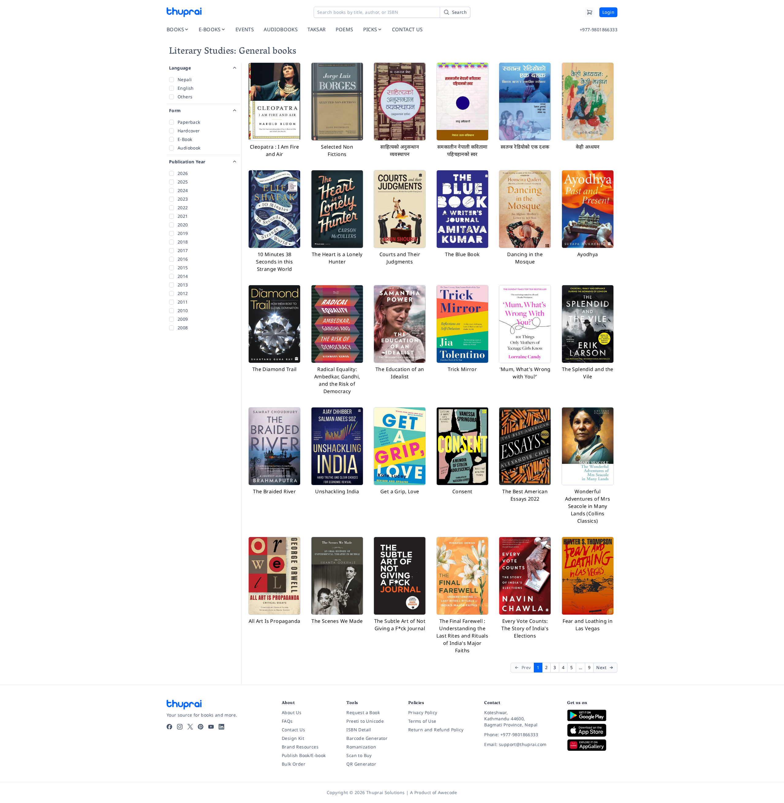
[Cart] (589, 12)
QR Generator (361, 764)
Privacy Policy (422, 712)
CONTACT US (407, 29)
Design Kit (293, 738)
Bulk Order (293, 764)
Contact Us (293, 730)
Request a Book (363, 712)
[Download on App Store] (592, 730)
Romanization (361, 747)
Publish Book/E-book (304, 755)
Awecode (447, 792)
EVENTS (245, 29)
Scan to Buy (358, 755)
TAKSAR (316, 29)
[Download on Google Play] (592, 715)
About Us (291, 712)
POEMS (344, 29)
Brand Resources (300, 747)
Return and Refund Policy (436, 730)
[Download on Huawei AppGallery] (592, 745)
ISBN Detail (358, 730)
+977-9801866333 (598, 29)
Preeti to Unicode (365, 721)
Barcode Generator (366, 738)
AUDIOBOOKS (281, 29)
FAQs (287, 721)
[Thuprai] (184, 12)
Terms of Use (422, 721)
